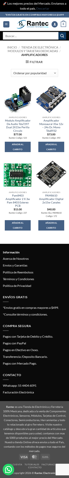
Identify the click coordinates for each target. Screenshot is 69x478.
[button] (6, 24)
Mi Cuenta (15, 464)
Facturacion (50, 464)
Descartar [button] (42, 8)
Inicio (12, 47)
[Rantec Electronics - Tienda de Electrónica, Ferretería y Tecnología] (32, 24)
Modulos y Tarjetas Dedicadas (33, 51)
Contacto (35, 467)
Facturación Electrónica (18, 392)
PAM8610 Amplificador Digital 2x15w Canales (51, 199)
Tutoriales (32, 464)
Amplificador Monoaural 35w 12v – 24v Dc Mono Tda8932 (51, 125)
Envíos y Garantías (15, 265)
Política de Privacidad (17, 285)
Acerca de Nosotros (16, 258)
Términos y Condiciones (18, 279)
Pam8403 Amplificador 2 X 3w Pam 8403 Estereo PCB (18, 200)
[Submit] (62, 36)
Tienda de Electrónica (39, 47)
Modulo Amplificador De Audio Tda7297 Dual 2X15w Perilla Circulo (18, 125)
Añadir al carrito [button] (18, 147)
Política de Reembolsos (18, 272)
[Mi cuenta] (55, 24)
